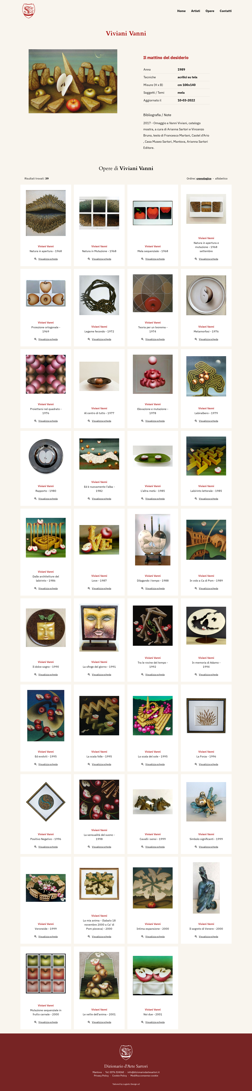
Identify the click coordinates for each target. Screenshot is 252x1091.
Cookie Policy (119, 1075)
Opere (210, 11)
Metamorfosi (202, 331)
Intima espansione (148, 928)
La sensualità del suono (99, 835)
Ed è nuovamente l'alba (99, 486)
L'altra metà (148, 490)
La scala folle (95, 756)
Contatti (226, 11)
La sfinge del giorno (95, 666)
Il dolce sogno (41, 666)
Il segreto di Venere (201, 928)
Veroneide (41, 928)
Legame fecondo (95, 331)
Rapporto (41, 490)
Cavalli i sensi (148, 839)
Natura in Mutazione (95, 251)
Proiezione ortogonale (45, 327)
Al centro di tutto (95, 413)
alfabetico (221, 178)
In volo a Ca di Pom (202, 580)
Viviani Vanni (126, 33)
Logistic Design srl (131, 1084)
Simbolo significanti (202, 839)
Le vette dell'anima (95, 1014)
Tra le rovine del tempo (152, 662)
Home (181, 11)
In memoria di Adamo (205, 662)
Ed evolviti (41, 756)
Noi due (148, 1014)
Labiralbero (202, 413)
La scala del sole (148, 756)
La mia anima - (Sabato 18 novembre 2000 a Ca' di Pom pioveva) (99, 924)
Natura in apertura (41, 251)
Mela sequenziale (148, 251)
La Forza (202, 756)
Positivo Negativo (41, 839)
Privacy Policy (101, 1075)
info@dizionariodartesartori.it (144, 1072)
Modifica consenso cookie (144, 1075)
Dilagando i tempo (148, 580)
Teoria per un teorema (152, 327)
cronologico (203, 178)
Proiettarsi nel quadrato (45, 409)
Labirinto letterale (201, 490)
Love (95, 580)
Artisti (195, 11)
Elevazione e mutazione (152, 409)
